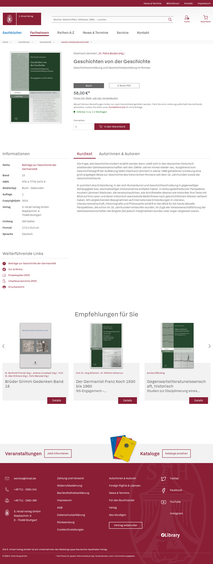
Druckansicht (16, 287)
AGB (60, 507)
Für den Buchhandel (121, 500)
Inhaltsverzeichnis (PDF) (22, 281)
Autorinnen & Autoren (119, 153)
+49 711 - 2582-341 (25, 489)
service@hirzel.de (25, 478)
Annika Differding (156, 373)
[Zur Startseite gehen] (21, 19)
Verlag (113, 507)
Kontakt (188, 3)
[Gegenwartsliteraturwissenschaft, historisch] (177, 345)
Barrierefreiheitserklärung (73, 493)
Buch (89, 85)
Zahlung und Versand (70, 478)
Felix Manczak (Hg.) (39, 376)
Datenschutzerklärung (71, 515)
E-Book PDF (124, 85)
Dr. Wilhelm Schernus (112, 373)
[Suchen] (170, 19)
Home (5, 42)
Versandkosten (101, 556)
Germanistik (45, 42)
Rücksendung (66, 522)
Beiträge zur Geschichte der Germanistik (32, 263)
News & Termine (152, 3)
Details (56, 400)
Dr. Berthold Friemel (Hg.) (18, 373)
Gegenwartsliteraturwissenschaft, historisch (176, 386)
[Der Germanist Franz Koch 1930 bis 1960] (107, 345)
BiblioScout (172, 3)
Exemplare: (79, 120)
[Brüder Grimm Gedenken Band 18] (35, 345)
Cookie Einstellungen (70, 529)
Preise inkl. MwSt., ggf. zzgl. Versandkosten (96, 98)
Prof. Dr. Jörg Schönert (88, 373)
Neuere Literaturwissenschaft (75, 42)
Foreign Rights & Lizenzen (125, 485)
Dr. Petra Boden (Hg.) (111, 53)
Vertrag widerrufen (125, 525)
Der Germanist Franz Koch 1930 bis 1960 (105, 386)
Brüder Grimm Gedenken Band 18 (34, 384)
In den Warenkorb (114, 126)
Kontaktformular (117, 107)
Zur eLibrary (15, 269)
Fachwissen (24, 42)
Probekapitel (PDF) (19, 275)
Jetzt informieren (58, 453)
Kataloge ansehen (176, 453)
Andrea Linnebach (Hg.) (45, 373)
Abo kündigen (117, 515)
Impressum (204, 3)
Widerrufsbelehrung (69, 485)
